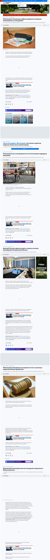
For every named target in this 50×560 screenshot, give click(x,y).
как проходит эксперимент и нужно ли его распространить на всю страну (22, 85)
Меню (1, 1)
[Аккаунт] (48, 1)
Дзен (16, 96)
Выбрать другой (22, 5)
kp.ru (31, 101)
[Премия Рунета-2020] (14, 3)
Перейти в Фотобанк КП (14, 184)
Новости (4, 246)
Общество (14, 83)
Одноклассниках (27, 95)
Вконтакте (7, 96)
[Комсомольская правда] (7, 3)
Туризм (4, 141)
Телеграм (22, 95)
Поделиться (44, 254)
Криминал (8, 107)
